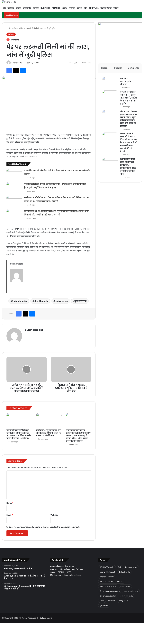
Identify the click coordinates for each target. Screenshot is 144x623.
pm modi (111, 601)
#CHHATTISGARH (107, 567)
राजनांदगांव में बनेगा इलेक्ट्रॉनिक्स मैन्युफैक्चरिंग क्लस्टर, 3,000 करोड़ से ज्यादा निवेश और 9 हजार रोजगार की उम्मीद (78, 435)
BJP (119, 567)
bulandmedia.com (107, 577)
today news (61, 301)
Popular (118, 68)
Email (9, 515)
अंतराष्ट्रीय (27, 8)
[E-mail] (11, 289)
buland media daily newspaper (112, 581)
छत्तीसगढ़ (11, 8)
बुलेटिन (115, 8)
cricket (122, 596)
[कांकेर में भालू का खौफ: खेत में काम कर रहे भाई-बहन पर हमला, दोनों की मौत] (49, 420)
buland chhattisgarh (107, 572)
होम (4, 8)
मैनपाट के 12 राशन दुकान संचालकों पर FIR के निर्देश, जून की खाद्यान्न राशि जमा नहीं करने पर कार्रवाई (128, 119)
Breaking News (131, 567)
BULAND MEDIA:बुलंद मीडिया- (125, 81)
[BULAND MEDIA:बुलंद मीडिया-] (110, 82)
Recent (104, 68)
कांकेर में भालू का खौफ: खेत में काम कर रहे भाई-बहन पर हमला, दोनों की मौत (48, 433)
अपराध (64, 8)
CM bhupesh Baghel (108, 596)
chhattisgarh (41, 301)
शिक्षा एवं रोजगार (106, 8)
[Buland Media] (9, 1)
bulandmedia (17, 63)
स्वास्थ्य (79, 8)
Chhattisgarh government (110, 591)
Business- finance (50, 8)
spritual (94, 8)
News (102, 601)
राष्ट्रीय (18, 8)
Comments (133, 68)
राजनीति (36, 8)
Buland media (19, 301)
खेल (85, 8)
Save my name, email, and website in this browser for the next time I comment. (44, 527)
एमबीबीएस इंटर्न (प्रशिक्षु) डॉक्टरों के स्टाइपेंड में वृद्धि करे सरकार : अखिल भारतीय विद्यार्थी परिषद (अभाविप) (19, 434)
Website (54, 515)
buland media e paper (108, 586)
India (131, 596)
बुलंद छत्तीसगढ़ (80, 301)
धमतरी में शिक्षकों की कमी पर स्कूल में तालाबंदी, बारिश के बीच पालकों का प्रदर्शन (128, 97)
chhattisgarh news (131, 591)
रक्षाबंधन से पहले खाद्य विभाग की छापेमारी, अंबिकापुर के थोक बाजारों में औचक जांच (128, 166)
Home (11, 28)
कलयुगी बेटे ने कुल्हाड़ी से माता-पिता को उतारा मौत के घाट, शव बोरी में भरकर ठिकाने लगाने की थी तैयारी (128, 142)
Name (9, 503)
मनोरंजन (72, 8)
